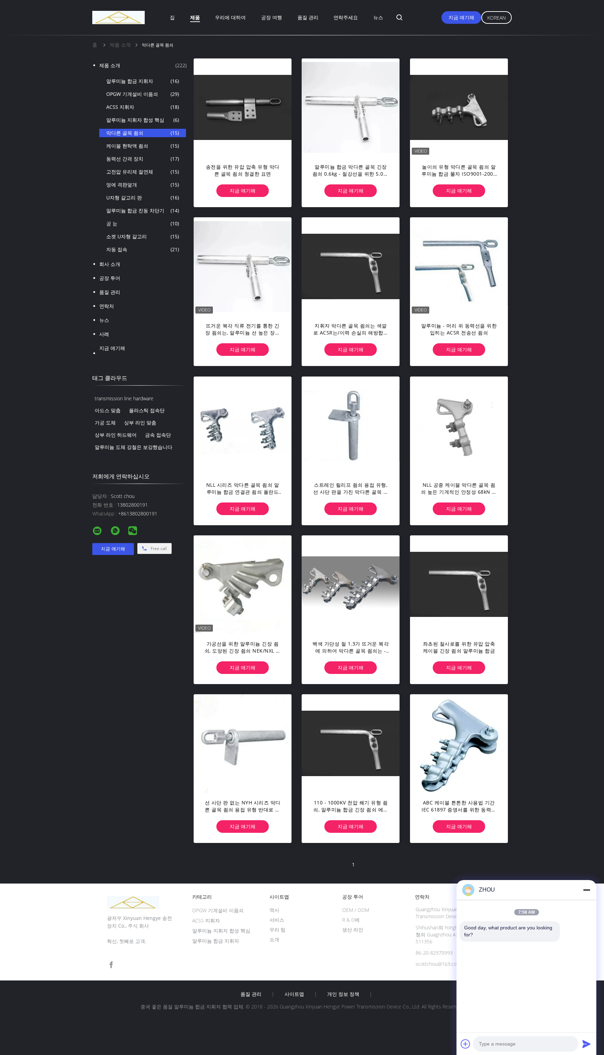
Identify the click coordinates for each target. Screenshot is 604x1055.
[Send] (586, 1044)
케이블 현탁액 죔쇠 (142, 145)
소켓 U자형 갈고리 (142, 236)
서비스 (276, 919)
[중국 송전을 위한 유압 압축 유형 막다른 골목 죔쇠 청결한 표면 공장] (243, 107)
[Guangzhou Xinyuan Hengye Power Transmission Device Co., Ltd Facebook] (111, 965)
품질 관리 (307, 17)
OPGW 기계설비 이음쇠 (142, 94)
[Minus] (586, 890)
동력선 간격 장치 (142, 158)
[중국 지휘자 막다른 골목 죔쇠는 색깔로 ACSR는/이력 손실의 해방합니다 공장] (351, 266)
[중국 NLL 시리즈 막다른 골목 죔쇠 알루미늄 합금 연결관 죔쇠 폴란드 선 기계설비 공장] (243, 425)
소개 (274, 939)
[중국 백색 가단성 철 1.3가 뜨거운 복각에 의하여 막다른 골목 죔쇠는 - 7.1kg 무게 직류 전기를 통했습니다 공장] (351, 584)
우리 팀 (277, 929)
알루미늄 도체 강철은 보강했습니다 (133, 447)
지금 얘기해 (461, 17)
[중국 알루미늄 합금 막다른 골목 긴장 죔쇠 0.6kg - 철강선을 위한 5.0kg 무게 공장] (351, 107)
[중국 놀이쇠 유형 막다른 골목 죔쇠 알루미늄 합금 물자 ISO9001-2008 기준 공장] (459, 107)
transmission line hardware (124, 398)
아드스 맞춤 (108, 410)
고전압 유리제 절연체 (142, 171)
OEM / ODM (355, 910)
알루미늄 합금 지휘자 (142, 81)
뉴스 (378, 17)
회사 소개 (109, 264)
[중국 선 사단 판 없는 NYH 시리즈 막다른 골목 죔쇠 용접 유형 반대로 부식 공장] (243, 743)
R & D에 (351, 919)
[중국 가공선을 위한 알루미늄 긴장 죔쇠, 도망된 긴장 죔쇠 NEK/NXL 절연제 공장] (243, 584)
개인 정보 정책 (343, 994)
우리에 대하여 (230, 17)
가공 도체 (105, 422)
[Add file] (465, 1044)
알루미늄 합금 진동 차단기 (142, 210)
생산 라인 (352, 929)
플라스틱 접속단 (147, 410)
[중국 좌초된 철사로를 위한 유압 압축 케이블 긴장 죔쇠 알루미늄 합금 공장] (459, 584)
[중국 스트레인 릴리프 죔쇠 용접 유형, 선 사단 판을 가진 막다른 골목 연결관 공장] (351, 425)
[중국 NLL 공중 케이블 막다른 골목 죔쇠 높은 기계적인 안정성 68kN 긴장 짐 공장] (459, 425)
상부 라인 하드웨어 (116, 434)
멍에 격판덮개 (142, 184)
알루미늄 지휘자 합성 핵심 (142, 120)
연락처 (106, 306)
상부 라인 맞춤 (140, 422)
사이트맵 (294, 994)
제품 (195, 17)
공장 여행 (271, 17)
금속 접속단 (158, 434)
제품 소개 (143, 65)
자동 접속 (142, 249)
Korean (496, 17)
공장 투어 (109, 278)
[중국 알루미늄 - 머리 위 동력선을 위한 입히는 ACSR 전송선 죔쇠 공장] (459, 266)
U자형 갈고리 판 (142, 197)
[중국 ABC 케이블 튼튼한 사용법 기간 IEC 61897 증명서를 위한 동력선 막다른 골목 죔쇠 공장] (459, 743)
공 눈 (142, 223)
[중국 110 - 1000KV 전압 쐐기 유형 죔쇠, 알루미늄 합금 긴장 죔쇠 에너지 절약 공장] (351, 743)
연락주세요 (345, 17)
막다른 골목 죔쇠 (142, 132)
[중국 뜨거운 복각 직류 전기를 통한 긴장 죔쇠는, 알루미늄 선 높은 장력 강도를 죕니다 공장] (243, 266)
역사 (274, 910)
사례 (104, 334)
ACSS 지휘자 (142, 107)
